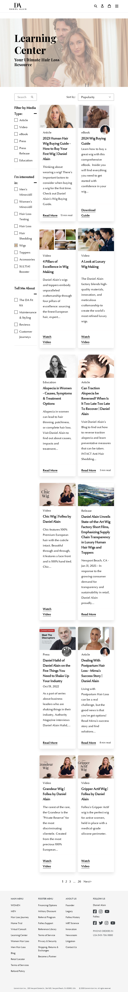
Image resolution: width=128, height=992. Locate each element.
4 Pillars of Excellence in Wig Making (55, 266)
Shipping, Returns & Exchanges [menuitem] (48, 949)
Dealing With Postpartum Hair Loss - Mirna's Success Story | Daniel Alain (93, 670)
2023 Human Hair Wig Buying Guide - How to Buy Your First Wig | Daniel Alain (57, 148)
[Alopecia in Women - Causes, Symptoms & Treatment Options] (58, 366)
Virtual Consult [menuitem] (18, 929)
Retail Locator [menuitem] (18, 959)
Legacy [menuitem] (69, 911)
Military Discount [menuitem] (47, 911)
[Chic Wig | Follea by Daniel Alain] (58, 494)
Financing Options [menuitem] (47, 905)
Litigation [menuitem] (70, 941)
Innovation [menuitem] (71, 929)
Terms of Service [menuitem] (46, 935)
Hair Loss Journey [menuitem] (20, 917)
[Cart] (109, 6)
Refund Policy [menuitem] (18, 971)
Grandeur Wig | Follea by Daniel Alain (54, 794)
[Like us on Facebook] (95, 910)
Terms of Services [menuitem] (20, 965)
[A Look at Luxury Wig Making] (96, 239)
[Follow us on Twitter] (101, 922)
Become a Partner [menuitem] (47, 956)
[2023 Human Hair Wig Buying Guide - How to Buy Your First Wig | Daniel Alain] (58, 116)
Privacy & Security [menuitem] (47, 941)
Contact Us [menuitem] (71, 947)
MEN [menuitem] (13, 911)
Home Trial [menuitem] (16, 923)
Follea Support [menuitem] (45, 923)
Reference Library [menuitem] (47, 929)
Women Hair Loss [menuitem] (20, 941)
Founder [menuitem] (70, 905)
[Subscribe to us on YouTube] (107, 910)
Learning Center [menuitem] (19, 935)
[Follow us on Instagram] (101, 910)
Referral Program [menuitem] (47, 917)
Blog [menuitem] (13, 953)
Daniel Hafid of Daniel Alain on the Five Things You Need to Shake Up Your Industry (56, 670)
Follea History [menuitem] (73, 917)
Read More (50, 215)
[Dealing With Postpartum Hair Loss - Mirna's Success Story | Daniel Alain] (96, 638)
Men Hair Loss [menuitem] (18, 947)
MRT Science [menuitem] (72, 923)
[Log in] (102, 6)
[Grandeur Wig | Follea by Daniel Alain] (58, 766)
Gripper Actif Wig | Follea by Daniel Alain (94, 794)
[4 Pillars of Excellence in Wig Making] (58, 239)
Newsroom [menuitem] (71, 935)
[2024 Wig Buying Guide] (96, 116)
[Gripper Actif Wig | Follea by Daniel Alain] (96, 766)
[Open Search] (95, 6)
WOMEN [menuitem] (15, 905)
